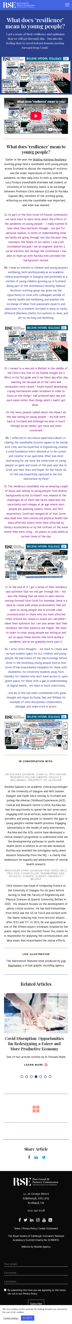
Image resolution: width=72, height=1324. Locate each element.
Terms (17, 1236)
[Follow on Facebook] (20, 1227)
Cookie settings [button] (10, 1318)
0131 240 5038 (36, 1218)
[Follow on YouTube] (44, 1227)
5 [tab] (40, 1084)
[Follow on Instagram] (38, 1227)
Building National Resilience (50, 159)
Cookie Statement (48, 1236)
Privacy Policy (29, 1236)
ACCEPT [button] (27, 1318)
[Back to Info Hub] (36, 1116)
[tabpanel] (36, 1034)
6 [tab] (45, 1084)
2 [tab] (26, 1084)
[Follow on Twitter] (25, 1227)
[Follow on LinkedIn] (31, 1227)
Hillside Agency (42, 1254)
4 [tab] (36, 1084)
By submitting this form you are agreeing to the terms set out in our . (37, 1299)
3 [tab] (31, 1084)
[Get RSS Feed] (50, 1227)
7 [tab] (50, 1084)
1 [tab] (22, 1084)
